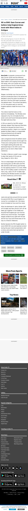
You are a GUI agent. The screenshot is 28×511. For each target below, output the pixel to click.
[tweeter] (6, 468)
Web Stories (4, 388)
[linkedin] (16, 468)
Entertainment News (6, 413)
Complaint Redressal (6, 376)
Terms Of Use (13, 492)
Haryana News (4, 441)
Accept (13, 509)
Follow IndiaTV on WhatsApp (13, 255)
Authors (3, 386)
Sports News (4, 415)
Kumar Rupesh (10, 33)
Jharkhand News (5, 443)
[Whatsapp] (22, 71)
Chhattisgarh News (5, 453)
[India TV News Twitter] (25, 0)
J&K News (3, 457)
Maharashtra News (18, 437)
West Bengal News (18, 443)
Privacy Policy (21, 492)
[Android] (21, 0)
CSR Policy (10, 494)
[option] (14, 186)
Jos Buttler (18, 247)
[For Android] (7, 484)
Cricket (10, 19)
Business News (4, 421)
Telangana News (18, 441)
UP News (3, 451)
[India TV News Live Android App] (7, 475)
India (12, 6)
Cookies (4, 506)
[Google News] (4, 71)
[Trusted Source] (12, 71)
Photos (2, 409)
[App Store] (19, 475)
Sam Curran (11, 247)
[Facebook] (2, 468)
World (16, 6)
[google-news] (20, 468)
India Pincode (4, 397)
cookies (5, 509)
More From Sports (14, 271)
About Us (3, 372)
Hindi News (3, 382)
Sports (21, 6)
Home (2, 6)
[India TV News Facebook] (24, 0)
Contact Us (3, 370)
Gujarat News (4, 455)
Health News (4, 423)
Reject (21, 509)
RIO (15, 494)
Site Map (6, 492)
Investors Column (5, 380)
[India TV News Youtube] (26, 0)
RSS (19, 494)
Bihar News (3, 437)
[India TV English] (15, 3)
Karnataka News (5, 459)
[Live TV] (25, 3)
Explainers (3, 419)
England (4, 251)
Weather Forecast (5, 395)
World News (4, 407)
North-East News (5, 447)
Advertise (3, 374)
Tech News (3, 417)
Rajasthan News (18, 439)
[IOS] (20, 0)
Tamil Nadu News (5, 449)
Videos (7, 6)
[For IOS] (19, 484)
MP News (3, 445)
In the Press (4, 378)
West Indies (11, 251)
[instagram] (9, 468)
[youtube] (13, 468)
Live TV (3, 384)
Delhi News (3, 439)
